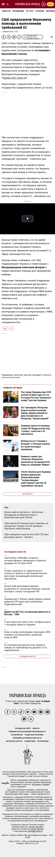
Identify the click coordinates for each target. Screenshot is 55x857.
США (4, 328)
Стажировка (29, 741)
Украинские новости (14, 77)
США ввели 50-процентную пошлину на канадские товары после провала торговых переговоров (26, 526)
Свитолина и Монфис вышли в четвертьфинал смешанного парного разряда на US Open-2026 (25, 560)
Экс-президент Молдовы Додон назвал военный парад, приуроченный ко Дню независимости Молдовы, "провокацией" (35, 413)
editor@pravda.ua (35, 831)
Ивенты (36, 728)
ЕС (11, 328)
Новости (6, 11)
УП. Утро (30, 11)
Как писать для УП (14, 741)
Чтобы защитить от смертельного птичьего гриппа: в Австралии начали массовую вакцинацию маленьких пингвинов (25, 574)
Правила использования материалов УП (27, 732)
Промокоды (42, 741)
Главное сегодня (12, 387)
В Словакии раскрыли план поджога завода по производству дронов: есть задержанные (25, 648)
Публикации (18, 11)
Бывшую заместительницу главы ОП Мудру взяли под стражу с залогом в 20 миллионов (35, 429)
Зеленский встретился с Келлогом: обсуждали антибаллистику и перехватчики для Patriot (23, 515)
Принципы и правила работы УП (27, 738)
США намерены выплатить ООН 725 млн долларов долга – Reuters (26, 536)
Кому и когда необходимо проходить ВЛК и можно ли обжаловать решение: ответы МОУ (27, 635)
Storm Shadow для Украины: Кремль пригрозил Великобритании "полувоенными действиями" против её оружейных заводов (36, 478)
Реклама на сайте (23, 728)
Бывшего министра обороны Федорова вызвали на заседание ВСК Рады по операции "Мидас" (35, 460)
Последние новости (15, 552)
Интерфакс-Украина (40, 784)
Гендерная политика (34, 735)
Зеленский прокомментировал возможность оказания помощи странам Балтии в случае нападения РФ (27, 589)
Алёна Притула (37, 829)
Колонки (40, 11)
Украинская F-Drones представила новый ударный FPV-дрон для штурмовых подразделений (27, 602)
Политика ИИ (17, 735)
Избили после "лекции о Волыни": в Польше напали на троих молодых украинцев (35, 445)
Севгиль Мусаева (35, 827)
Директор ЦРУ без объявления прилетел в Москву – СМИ (27, 613)
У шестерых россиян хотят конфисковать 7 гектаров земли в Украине (27, 623)
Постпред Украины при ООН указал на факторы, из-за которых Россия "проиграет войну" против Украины (36, 396)
